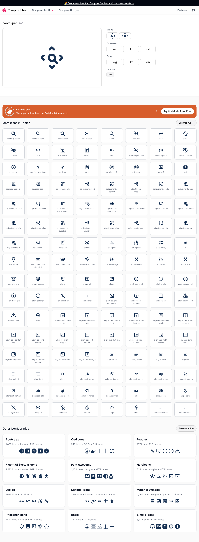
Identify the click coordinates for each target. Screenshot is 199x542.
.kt (131, 49)
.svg (114, 49)
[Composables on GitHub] (193, 10)
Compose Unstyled (69, 10)
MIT (110, 74)
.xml (148, 49)
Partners (182, 10)
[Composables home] (14, 10)
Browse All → (186, 122)
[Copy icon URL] (21, 23)
